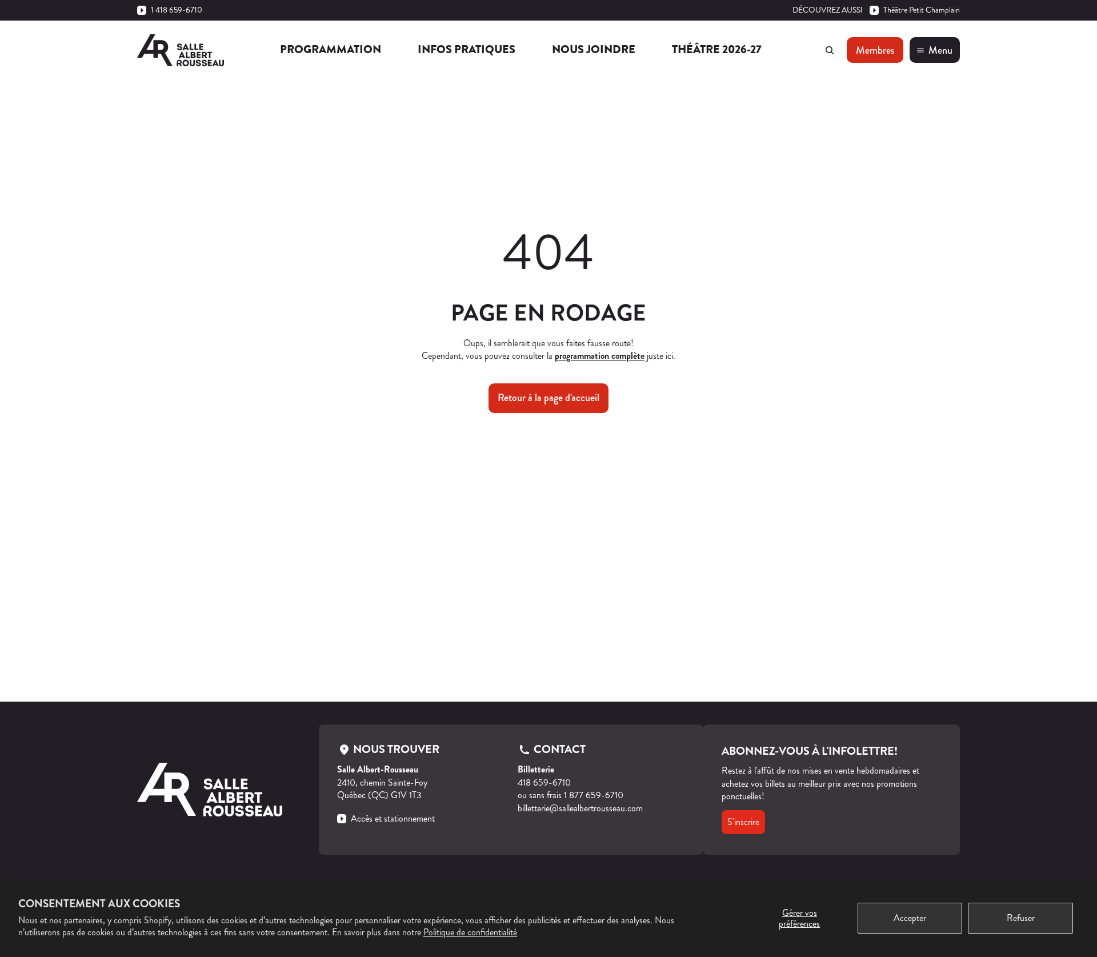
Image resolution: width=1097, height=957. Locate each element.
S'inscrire (743, 821)
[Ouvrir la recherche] (829, 50)
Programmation (330, 49)
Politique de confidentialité (470, 932)
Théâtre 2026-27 (717, 49)
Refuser (1021, 917)
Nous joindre (593, 49)
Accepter (910, 917)
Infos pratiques (466, 49)
